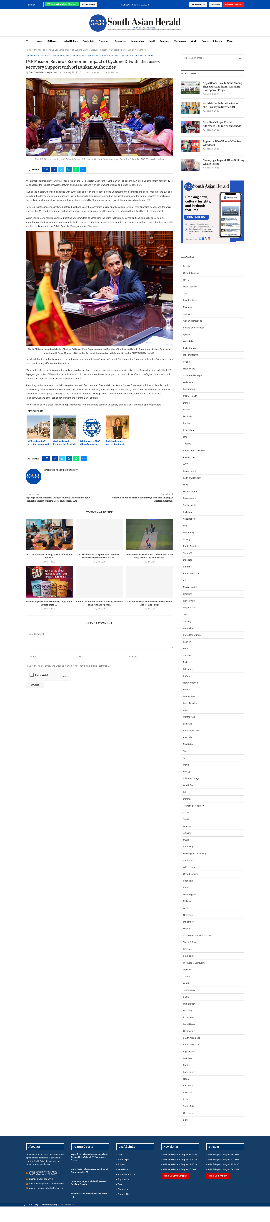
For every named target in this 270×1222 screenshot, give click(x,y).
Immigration (137, 41)
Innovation (188, 430)
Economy (165, 41)
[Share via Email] (83, 169)
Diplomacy (188, 921)
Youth (186, 614)
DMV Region (189, 894)
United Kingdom (191, 273)
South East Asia (191, 730)
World (194, 41)
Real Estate (189, 457)
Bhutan (186, 1065)
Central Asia (189, 716)
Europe (186, 689)
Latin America (190, 703)
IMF (185, 792)
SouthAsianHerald (66, 1204)
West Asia (188, 341)
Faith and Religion (192, 478)
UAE (185, 437)
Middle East (189, 696)
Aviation (187, 409)
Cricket (186, 361)
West (185, 908)
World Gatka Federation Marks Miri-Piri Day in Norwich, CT (220, 105)
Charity (186, 539)
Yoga (185, 751)
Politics (186, 662)
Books (186, 996)
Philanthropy (189, 348)
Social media (189, 505)
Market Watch (190, 587)
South (186, 887)
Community (189, 1031)
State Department (192, 635)
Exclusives (120, 41)
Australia (187, 737)
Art (184, 580)
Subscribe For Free (233, 4)
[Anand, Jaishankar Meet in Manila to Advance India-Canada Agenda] (99, 582)
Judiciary (187, 314)
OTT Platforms (190, 354)
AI (184, 757)
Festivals (187, 416)
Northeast (188, 915)
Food (185, 484)
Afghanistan (189, 1051)
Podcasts (188, 880)
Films (185, 648)
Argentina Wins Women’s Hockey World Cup (222, 143)
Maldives (187, 1058)
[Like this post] (47, 169)
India (185, 1099)
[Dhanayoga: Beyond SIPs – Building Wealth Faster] (190, 165)
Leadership (189, 532)
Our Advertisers (198, 4)
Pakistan (187, 1092)
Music (186, 839)
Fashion (187, 641)
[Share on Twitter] (61, 169)
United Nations (70, 41)
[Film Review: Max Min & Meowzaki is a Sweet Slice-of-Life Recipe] (149, 582)
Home (39, 41)
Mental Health (190, 395)
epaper (186, 334)
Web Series (189, 382)
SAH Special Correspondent (43, 72)
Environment (189, 498)
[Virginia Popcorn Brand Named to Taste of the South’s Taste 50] (49, 582)
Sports (205, 41)
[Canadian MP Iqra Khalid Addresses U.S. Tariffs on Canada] (190, 127)
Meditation (188, 744)
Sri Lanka (188, 1085)
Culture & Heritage (192, 375)
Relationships (190, 300)
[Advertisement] (46, 22)
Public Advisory (191, 573)
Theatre (187, 443)
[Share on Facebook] (54, 169)
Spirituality (188, 955)
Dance (186, 402)
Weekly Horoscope (192, 320)
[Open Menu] (27, 41)
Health (151, 41)
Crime (186, 812)
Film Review (189, 600)
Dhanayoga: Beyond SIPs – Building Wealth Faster (223, 162)
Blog (185, 1119)
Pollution (187, 512)
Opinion (187, 969)
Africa (186, 710)
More (229, 41)
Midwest (187, 901)
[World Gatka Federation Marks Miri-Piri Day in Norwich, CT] (190, 108)
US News (51, 41)
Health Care (189, 368)
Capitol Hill (188, 860)
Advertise (215, 4)
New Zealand (190, 286)
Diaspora (103, 41)
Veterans (187, 553)
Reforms (187, 566)
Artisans (187, 833)
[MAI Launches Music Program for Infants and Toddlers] (49, 534)
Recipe (186, 423)
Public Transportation (194, 450)
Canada (187, 655)
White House (189, 867)
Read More (45, 1164)
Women (187, 826)
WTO (185, 464)
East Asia (187, 723)
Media (186, 764)
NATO (186, 279)
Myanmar (188, 307)
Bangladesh (189, 1072)
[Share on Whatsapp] (76, 169)
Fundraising (189, 389)
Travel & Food (190, 942)
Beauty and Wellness (193, 327)
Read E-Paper (88, 4)
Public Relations (191, 546)
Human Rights (190, 491)
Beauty (187, 266)
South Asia (88, 41)
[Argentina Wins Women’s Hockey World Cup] (190, 146)
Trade (186, 819)
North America (190, 682)
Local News (189, 1024)
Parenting (188, 846)
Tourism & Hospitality (194, 805)
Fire (185, 525)
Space (186, 676)
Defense (187, 798)
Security (187, 621)
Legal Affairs (189, 607)
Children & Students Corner (197, 935)
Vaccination (189, 518)
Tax (185, 293)
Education (188, 669)
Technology (180, 41)
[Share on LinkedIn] (69, 169)
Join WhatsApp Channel (64, 4)
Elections (187, 594)
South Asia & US (191, 1044)
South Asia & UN (191, 1037)
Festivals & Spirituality (194, 962)
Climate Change (191, 778)
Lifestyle (217, 41)
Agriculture (188, 628)
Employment (189, 471)
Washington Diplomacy (194, 853)
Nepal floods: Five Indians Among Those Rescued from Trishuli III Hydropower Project (222, 87)
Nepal (186, 1079)
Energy (186, 771)
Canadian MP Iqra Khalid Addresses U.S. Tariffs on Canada (222, 124)
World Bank (189, 785)
